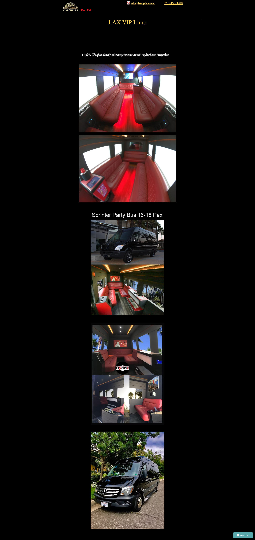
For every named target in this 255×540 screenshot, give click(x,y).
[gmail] (128, 3)
